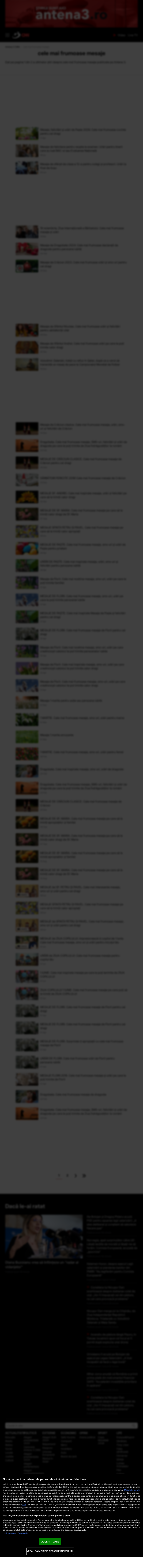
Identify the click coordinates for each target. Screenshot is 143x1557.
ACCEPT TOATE (50, 1541)
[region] (71, 1515)
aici (24, 1504)
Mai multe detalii (132, 1490)
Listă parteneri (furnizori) (15, 1533)
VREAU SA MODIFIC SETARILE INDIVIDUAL (50, 1551)
